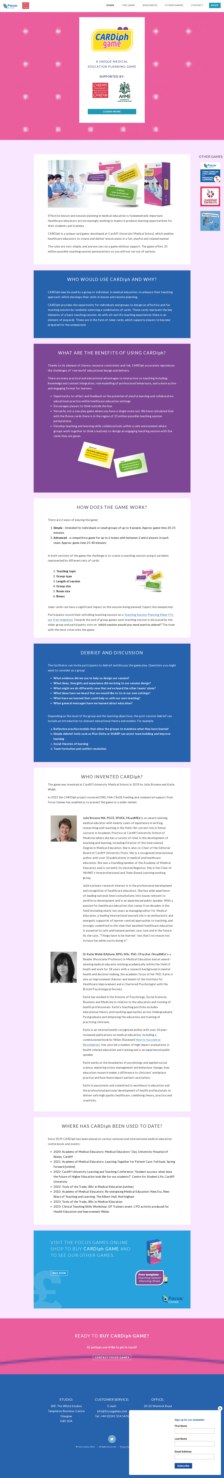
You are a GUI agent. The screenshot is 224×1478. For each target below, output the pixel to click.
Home (110, 5)
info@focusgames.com (112, 1411)
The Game (128, 5)
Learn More (112, 111)
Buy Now (59, 1273)
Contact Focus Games (112, 1357)
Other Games (174, 5)
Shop (215, 5)
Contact (197, 5)
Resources (150, 5)
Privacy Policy (126, 1447)
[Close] (220, 1408)
